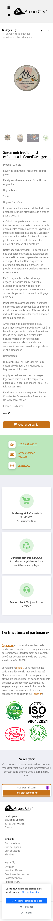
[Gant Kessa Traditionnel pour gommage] (41, 31)
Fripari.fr (20, 667)
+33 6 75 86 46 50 (27, 444)
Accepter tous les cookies (28, 900)
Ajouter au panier (28, 424)
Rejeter (28, 912)
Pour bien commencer (26, 792)
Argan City (11, 30)
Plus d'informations (31, 891)
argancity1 (24, 465)
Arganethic (7, 645)
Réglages (28, 906)
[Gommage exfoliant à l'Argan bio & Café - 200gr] (48, 31)
